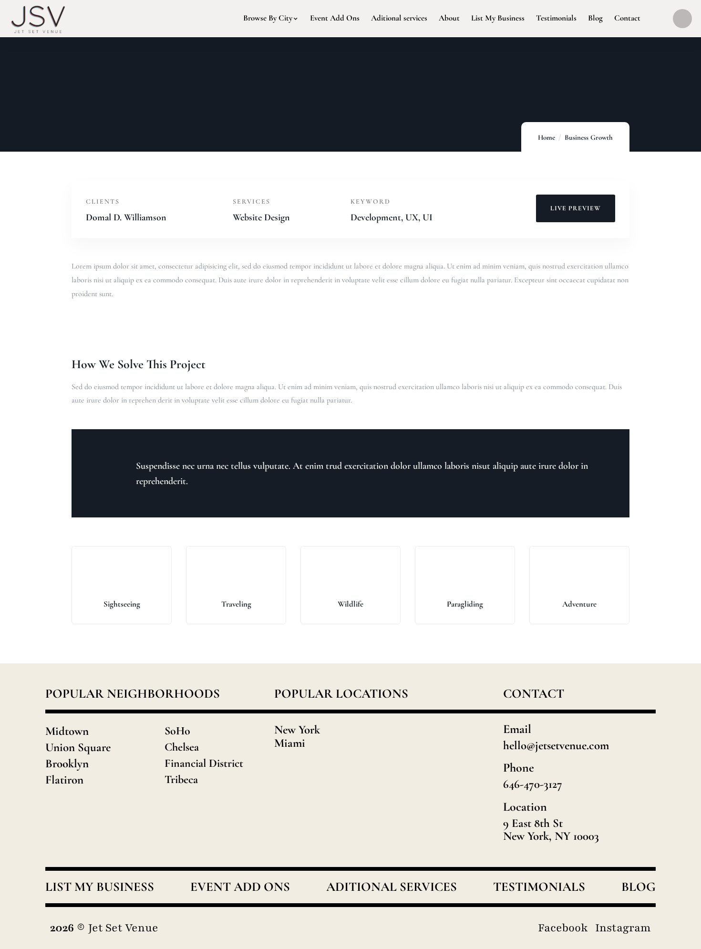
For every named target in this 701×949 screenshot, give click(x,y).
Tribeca (181, 779)
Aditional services (391, 887)
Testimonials (539, 887)
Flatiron (64, 780)
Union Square (78, 747)
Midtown (67, 731)
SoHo (177, 731)
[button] (653, 592)
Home (546, 137)
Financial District (204, 763)
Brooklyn (67, 763)
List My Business (99, 887)
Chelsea (182, 747)
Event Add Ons (240, 887)
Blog (638, 887)
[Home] (38, 18)
